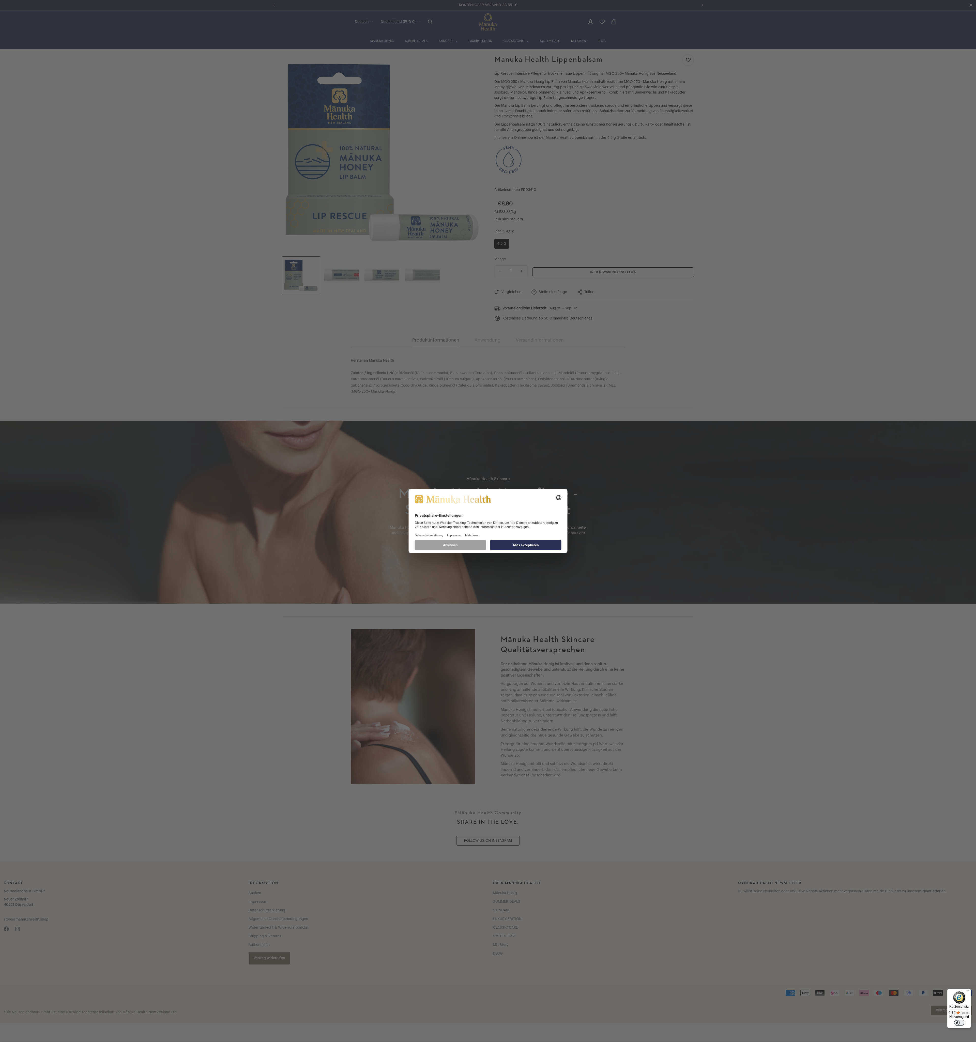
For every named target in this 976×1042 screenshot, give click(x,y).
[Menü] (968, 992)
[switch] (959, 1023)
